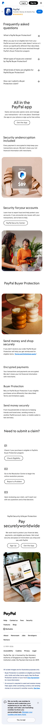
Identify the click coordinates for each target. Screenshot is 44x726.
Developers (32, 635)
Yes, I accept (21, 720)
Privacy (27, 651)
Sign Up (13, 546)
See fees (37, 688)
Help (5, 620)
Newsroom (15, 635)
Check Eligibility (13, 458)
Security (29, 620)
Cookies (19, 651)
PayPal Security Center (15, 223)
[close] (2, 12)
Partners (7, 640)
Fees (22, 620)
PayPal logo (3, 3)
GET (39, 11)
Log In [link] (24, 3)
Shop (15, 625)
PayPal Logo (10, 614)
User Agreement (33, 678)
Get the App (22, 122)
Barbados (9, 629)
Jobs (23, 635)
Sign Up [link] (33, 3)
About (6, 635)
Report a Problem (14, 481)
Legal (34, 651)
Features (7, 625)
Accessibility (8, 651)
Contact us (14, 620)
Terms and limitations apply (25, 354)
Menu (41, 3)
